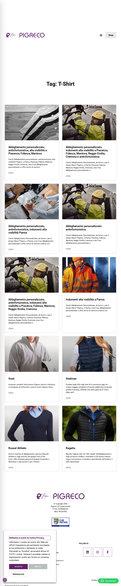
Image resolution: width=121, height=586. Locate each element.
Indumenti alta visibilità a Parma (85, 299)
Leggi (10, 173)
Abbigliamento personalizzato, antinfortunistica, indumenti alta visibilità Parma (27, 229)
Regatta (70, 448)
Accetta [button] (18, 567)
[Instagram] (97, 552)
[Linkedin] (87, 552)
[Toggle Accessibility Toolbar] (5, 580)
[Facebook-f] (107, 552)
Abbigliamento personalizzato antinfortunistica (84, 228)
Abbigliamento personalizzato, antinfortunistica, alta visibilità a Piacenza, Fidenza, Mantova (27, 150)
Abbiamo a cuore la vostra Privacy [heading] (26, 538)
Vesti (11, 378)
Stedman (71, 378)
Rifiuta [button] (38, 567)
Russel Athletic (17, 448)
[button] (101, 35)
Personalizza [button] (18, 574)
